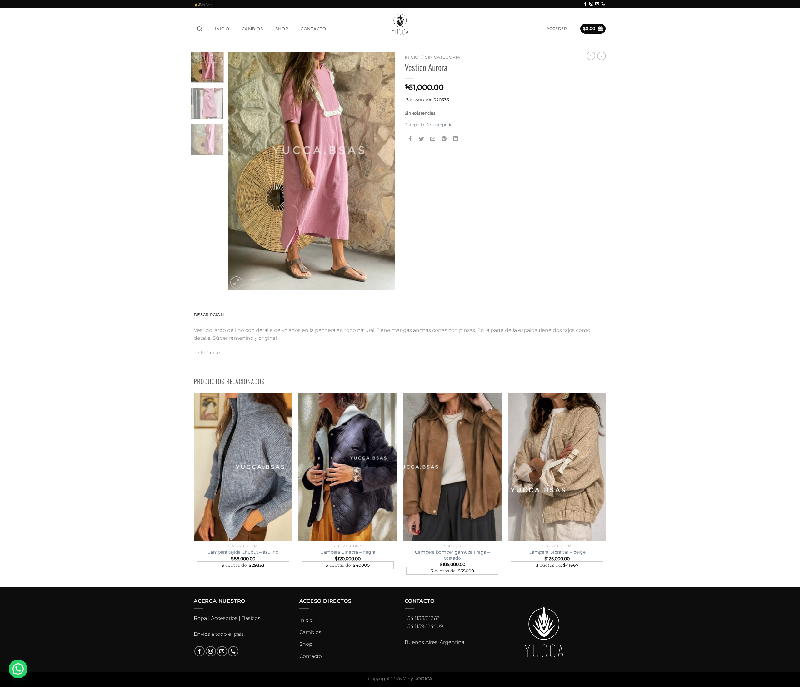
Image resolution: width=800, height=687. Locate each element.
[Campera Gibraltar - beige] (557, 467)
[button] (18, 669)
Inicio (222, 28)
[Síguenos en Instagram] (591, 4)
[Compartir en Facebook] (410, 139)
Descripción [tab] (209, 314)
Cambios (252, 28)
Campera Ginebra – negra (347, 552)
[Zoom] (236, 282)
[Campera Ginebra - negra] (347, 467)
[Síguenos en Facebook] (585, 4)
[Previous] (239, 171)
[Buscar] (200, 29)
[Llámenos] (603, 4)
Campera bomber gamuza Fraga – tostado (452, 555)
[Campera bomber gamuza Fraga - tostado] (452, 467)
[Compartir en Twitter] (422, 139)
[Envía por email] (433, 139)
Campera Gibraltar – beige (557, 552)
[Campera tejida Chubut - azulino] (243, 467)
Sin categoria (442, 57)
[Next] (384, 171)
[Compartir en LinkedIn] (455, 139)
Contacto (313, 28)
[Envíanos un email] (597, 4)
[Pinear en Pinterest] (444, 139)
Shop (281, 28)
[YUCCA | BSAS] (400, 23)
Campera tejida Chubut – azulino (243, 552)
